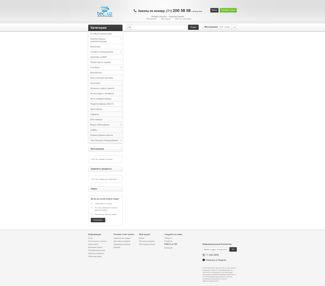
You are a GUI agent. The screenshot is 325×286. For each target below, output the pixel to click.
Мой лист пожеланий (183, 19)
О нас (90, 238)
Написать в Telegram (215, 260)
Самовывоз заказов (122, 244)
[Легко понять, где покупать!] (104, 11)
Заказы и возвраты (96, 253)
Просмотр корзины (147, 241)
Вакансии (168, 248)
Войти (214, 10)
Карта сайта (93, 244)
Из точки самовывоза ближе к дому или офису (106, 209)
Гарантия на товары (122, 238)
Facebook (168, 241)
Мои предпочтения (147, 244)
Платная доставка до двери (105, 214)
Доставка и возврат (122, 241)
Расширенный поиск (96, 250)
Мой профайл (151, 19)
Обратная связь (95, 256)
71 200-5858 (212, 255)
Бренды (117, 247)
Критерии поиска (95, 247)
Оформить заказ (228, 10)
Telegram (168, 238)
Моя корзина (166, 19)
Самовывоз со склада (103, 203)
